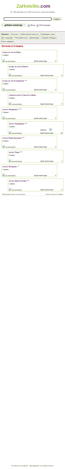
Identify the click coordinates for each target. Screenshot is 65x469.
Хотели (14, 34)
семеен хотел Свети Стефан (22, 95)
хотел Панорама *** (18, 124)
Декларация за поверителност (42, 466)
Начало (5, 34)
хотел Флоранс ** (11, 167)
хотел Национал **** (12, 109)
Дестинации (7, 38)
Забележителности (29, 34)
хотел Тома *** (15, 152)
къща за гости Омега (18, 66)
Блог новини (7, 41)
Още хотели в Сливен (54, 194)
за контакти (10, 61)
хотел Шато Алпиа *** (19, 181)
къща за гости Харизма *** (15, 81)
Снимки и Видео (48, 38)
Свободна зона (48, 34)
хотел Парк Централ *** (13, 138)
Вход (33, 25)
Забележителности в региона (13, 194)
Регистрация (44, 25)
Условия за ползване (19, 466)
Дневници (34, 38)
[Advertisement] (32, 231)
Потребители (21, 38)
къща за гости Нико (12, 52)
